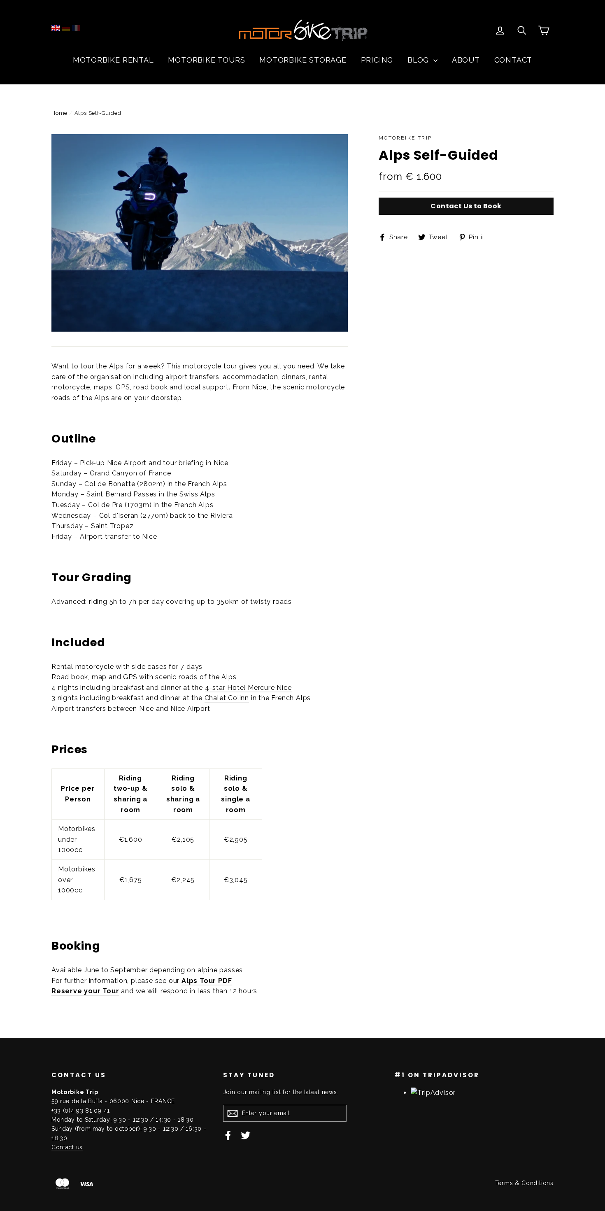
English (55, 28)
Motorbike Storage (303, 60)
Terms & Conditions (524, 1183)
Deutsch (66, 28)
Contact (513, 60)
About (466, 60)
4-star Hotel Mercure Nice (248, 688)
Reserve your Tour (85, 991)
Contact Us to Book (465, 206)
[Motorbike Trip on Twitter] (246, 1135)
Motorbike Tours (206, 60)
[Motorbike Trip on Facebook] (228, 1135)
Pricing (377, 60)
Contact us (67, 1147)
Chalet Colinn (227, 698)
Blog (419, 60)
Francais (76, 28)
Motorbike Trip (405, 138)
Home (59, 113)
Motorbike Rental (113, 60)
